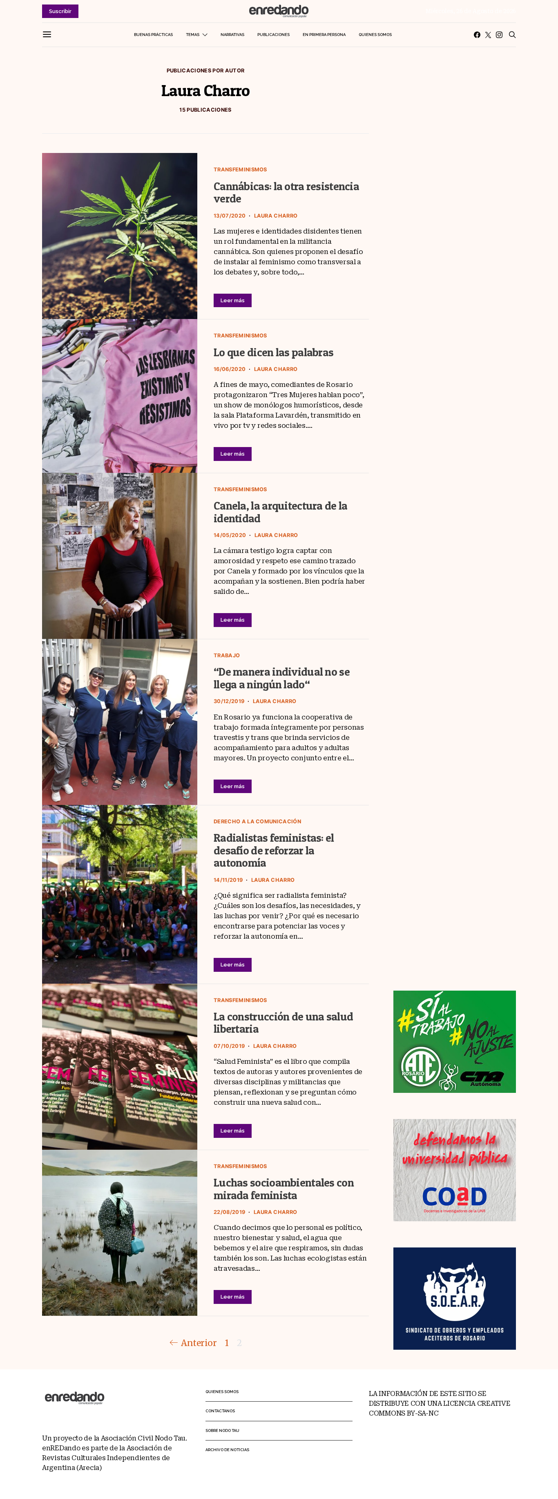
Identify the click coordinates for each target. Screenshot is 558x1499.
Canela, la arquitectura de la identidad (281, 512)
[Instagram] (499, 34)
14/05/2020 (230, 535)
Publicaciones (273, 34)
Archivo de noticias (227, 1449)
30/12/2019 (229, 701)
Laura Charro (276, 216)
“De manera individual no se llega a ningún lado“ (282, 678)
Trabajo (227, 655)
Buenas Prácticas (153, 34)
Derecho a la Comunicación (257, 821)
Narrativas (232, 34)
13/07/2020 (230, 216)
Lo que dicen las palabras (273, 352)
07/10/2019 (229, 1046)
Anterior (199, 1343)
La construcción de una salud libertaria (283, 1023)
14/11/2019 (228, 880)
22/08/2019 (229, 1212)
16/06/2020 (230, 369)
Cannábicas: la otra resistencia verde (286, 193)
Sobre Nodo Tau (222, 1430)
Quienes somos (375, 34)
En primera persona (324, 34)
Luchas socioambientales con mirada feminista (284, 1189)
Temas (192, 34)
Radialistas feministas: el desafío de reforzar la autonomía (274, 850)
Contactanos (220, 1411)
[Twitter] (488, 34)
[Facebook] (477, 34)
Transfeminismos (240, 169)
